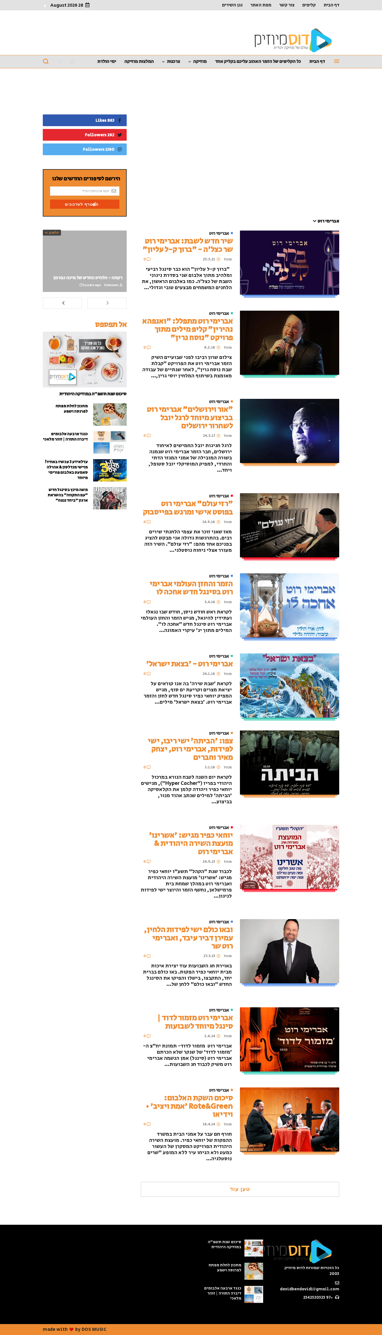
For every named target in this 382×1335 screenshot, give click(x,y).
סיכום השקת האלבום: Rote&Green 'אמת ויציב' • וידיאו (189, 1106)
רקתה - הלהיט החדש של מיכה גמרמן (87, 277)
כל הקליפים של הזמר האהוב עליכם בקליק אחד (258, 61)
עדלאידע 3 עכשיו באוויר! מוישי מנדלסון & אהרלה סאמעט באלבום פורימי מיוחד (66, 470)
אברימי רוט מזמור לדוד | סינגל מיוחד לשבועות (195, 1022)
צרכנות (173, 61)
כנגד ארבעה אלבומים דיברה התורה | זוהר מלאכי (65, 436)
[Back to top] (13, 1322)
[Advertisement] (240, 146)
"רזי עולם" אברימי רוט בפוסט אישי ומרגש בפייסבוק (188, 507)
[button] (45, 5)
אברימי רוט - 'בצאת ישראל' (189, 664)
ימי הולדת (106, 61)
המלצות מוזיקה (139, 61)
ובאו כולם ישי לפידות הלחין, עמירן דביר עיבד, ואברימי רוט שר (188, 938)
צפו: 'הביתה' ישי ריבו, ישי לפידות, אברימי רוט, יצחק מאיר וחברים (190, 749)
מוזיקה (200, 61)
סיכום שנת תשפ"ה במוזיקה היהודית (93, 393)
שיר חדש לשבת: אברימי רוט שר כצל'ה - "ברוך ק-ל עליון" (188, 245)
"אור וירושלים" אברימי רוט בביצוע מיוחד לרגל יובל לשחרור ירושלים (190, 418)
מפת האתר (260, 5)
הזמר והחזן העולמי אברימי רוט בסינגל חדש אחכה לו (191, 588)
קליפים (309, 5)
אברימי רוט (219, 233)
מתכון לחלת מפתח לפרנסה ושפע (72, 408)
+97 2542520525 (318, 1297)
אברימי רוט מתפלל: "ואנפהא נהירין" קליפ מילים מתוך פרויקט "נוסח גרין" (187, 329)
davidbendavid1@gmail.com (309, 1289)
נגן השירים (232, 5)
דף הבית (331, 5)
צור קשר (286, 5)
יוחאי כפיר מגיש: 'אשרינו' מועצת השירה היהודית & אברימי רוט (191, 843)
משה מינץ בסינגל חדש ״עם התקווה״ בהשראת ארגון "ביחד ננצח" (68, 495)
